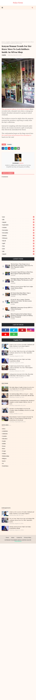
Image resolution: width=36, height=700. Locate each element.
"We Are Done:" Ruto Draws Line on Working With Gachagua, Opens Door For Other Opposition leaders (22, 265)
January (18, 235)
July (18, 219)
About (12, 537)
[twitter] (14, 330)
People (4, 451)
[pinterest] (22, 330)
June (18, 217)
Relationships (5, 456)
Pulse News (18, 3)
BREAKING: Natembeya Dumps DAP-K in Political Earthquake (21, 308)
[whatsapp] (14, 334)
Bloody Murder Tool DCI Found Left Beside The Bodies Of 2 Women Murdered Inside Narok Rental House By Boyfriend (21, 418)
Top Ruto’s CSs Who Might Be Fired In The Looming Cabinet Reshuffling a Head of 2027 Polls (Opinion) (21, 410)
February (18, 238)
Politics (4, 453)
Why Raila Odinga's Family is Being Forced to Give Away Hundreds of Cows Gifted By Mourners (21, 388)
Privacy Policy (27, 537)
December (18, 233)
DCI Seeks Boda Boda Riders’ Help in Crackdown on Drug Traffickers (21, 293)
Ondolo (4, 55)
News (3, 448)
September (18, 225)
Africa (3, 428)
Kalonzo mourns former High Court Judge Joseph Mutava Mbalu (22, 287)
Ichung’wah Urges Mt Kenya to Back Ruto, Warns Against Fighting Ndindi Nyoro (22, 272)
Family (4, 441)
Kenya (3, 446)
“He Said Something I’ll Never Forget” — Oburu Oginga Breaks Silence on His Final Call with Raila (21, 394)
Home (3, 42)
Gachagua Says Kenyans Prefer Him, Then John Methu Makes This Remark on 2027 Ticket (22, 280)
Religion (4, 458)
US (3, 463)
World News (5, 466)
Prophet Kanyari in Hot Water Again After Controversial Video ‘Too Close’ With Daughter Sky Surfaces (21, 367)
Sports (4, 461)
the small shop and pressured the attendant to (16, 135)
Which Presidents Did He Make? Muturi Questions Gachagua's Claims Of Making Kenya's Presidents (21, 315)
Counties (8, 42)
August (18, 222)
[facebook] (5, 330)
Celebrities (5, 433)
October (18, 227)
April (18, 243)
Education (4, 438)
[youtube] (5, 334)
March (18, 241)
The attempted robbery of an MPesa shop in (16, 109)
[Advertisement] (18, 25)
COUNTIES (5, 431)
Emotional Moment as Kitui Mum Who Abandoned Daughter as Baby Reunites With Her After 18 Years (21, 402)
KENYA (4, 443)
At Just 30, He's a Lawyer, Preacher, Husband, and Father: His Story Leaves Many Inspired (21, 301)
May (18, 246)
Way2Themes (18, 541)
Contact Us (19, 537)
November (18, 230)
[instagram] (30, 330)
